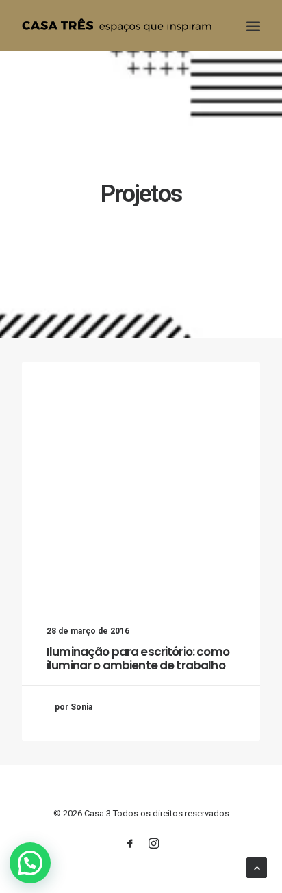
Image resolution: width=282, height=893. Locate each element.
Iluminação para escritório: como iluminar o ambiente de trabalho (138, 658)
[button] (30, 862)
